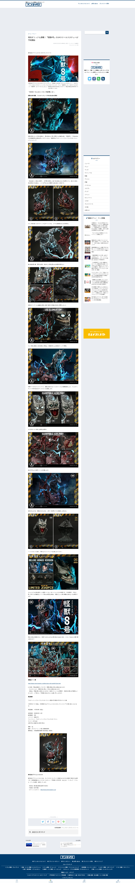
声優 (86, 182)
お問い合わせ (94, 3)
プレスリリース (74, 827)
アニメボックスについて (84, 3)
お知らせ (87, 210)
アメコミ (87, 179)
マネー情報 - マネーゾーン (123, 867)
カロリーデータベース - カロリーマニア (37, 875)
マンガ (86, 169)
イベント (87, 194)
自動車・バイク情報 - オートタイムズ (52, 869)
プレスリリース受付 (104, 3)
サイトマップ (99, 861)
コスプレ (87, 188)
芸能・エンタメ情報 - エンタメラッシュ (31, 867)
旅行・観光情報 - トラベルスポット (32, 869)
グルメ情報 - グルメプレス (12, 867)
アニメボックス (69, 877)
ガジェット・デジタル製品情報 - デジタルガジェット (76, 869)
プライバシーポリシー (54, 861)
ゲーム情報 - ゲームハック (50, 867)
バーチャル (88, 185)
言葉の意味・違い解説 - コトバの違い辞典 (98, 875)
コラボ (86, 201)
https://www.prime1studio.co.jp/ (48, 789)
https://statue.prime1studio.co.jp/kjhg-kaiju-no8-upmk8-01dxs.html (44, 683)
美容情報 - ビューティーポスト (89, 867)
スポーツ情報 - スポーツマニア (107, 867)
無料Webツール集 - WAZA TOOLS (77, 875)
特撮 (86, 176)
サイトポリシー (66, 861)
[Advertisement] (67, 19)
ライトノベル (88, 173)
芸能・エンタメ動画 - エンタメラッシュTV (102, 869)
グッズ (68, 827)
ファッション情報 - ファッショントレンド (69, 867)
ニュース (87, 163)
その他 (86, 207)
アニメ (63, 827)
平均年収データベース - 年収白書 (58, 875)
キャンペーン (88, 197)
